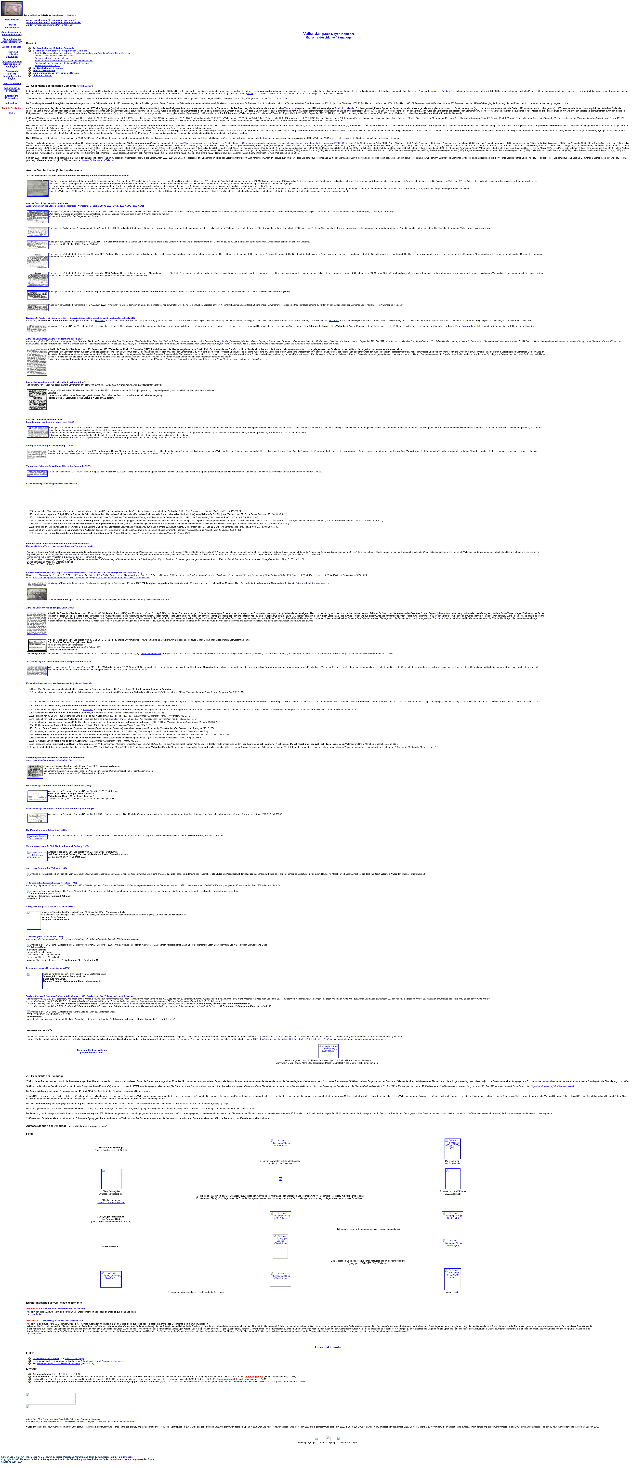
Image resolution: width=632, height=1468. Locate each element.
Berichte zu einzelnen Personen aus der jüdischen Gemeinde (64, 60)
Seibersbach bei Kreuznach (309, 583)
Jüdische (12, 47)
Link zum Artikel (34, 1314)
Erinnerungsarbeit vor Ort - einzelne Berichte (56, 73)
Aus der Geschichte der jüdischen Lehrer (54, 55)
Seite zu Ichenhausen (151, 653)
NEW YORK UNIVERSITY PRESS (68, 1421)
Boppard (466, 326)
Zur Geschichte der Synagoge (48, 68)
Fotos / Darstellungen (44, 70)
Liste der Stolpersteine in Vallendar (97, 160)
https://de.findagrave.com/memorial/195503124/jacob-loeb (60, 577)
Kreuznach (100, 320)
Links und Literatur (42, 75)
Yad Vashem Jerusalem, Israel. (121, 1421)
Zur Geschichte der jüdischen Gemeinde (53, 48)
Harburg (397, 341)
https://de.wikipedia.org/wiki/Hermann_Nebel (552, 1086)
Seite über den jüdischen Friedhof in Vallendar (58, 1363)
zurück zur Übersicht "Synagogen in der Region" (51, 20)
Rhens (250, 93)
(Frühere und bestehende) (12, 54)
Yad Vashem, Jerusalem (191, 143)
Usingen (99, 722)
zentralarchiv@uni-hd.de (377, 1039)
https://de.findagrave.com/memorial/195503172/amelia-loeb (121, 577)
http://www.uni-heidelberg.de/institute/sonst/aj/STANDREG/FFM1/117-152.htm (296, 1039)
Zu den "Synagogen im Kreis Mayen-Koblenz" (49, 25)
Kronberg (446, 91)
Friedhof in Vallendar (344, 108)
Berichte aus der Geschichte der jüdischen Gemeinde (60, 51)
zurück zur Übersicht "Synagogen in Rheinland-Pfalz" (53, 22)
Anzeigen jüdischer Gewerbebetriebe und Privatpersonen (62, 63)
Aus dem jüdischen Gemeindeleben (51, 58)
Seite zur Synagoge (74, 1358)
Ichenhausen (443, 613)
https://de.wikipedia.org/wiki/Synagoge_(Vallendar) (99, 1361)
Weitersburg (290, 108)
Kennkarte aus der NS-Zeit (47, 65)
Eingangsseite (126, 1457)
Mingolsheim (222, 341)
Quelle (456, 1292)
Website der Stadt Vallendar (111, 1202)
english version (85, 86)
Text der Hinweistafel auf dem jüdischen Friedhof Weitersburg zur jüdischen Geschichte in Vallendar (82, 53)
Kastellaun (88, 709)
